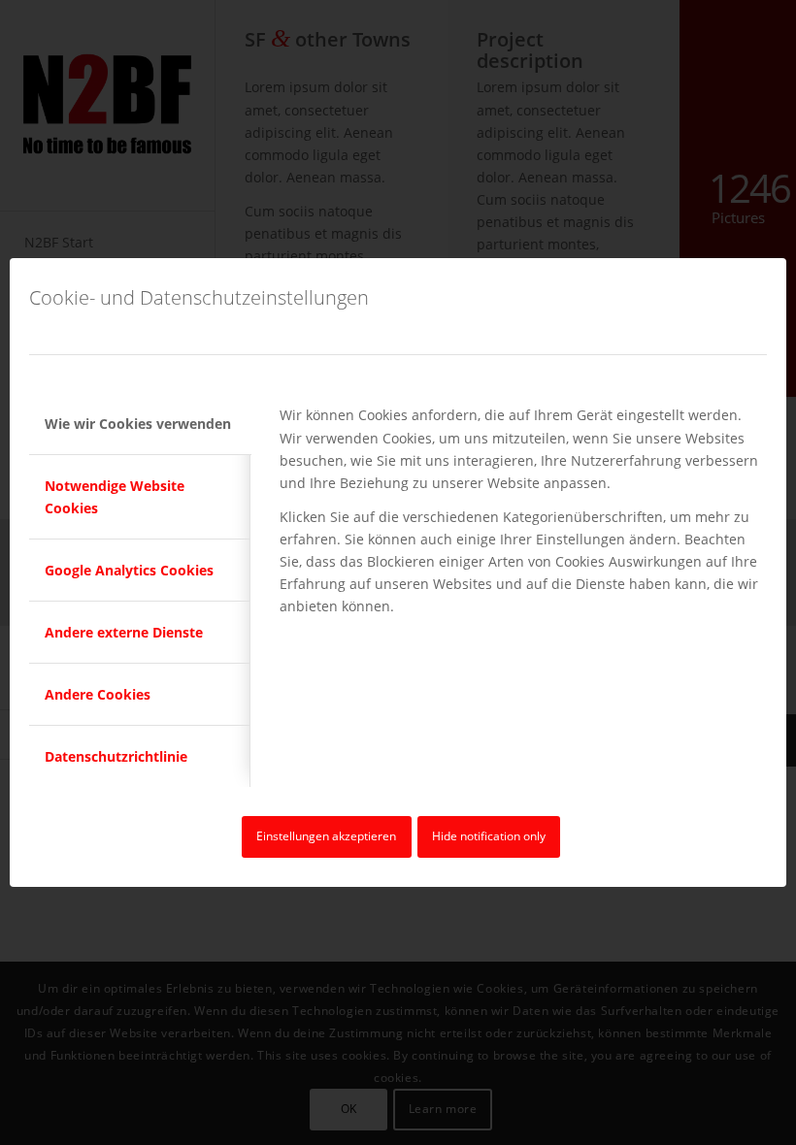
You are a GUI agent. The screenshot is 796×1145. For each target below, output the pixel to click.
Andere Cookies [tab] (97, 694)
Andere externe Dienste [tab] (124, 632)
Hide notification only (489, 836)
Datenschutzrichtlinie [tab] (116, 756)
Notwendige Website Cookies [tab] (114, 496)
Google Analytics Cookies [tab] (129, 570)
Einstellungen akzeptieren (326, 836)
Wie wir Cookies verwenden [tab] (138, 423)
